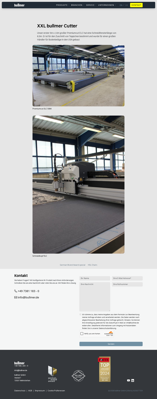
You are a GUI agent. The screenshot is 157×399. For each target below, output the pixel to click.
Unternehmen (106, 5)
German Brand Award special (72, 265)
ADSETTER (138, 390)
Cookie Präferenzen (56, 390)
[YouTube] (128, 380)
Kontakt (136, 5)
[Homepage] (19, 362)
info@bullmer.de (28, 297)
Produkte (61, 5)
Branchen (76, 5)
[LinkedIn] (132, 380)
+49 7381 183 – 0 (21, 366)
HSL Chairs (92, 265)
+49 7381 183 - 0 (28, 291)
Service (90, 5)
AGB (30, 390)
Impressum (40, 390)
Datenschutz (19, 390)
